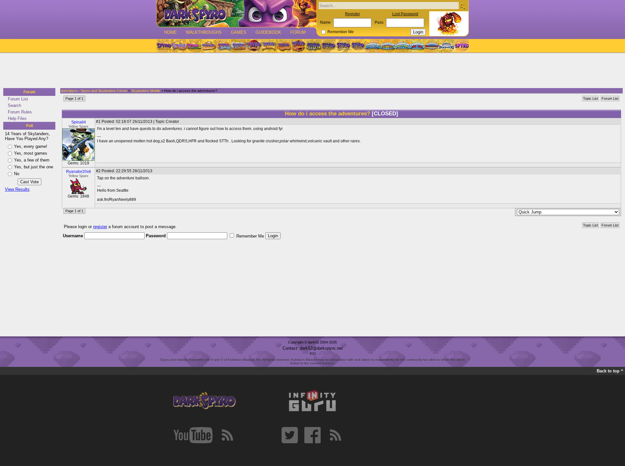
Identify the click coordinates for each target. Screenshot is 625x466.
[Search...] (462, 6)
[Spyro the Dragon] (178, 45)
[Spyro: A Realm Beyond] (461, 45)
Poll (29, 125)
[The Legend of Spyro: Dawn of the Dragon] (358, 45)
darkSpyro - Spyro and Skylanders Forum (94, 91)
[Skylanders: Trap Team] (417, 45)
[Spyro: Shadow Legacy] (313, 45)
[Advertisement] (310, 70)
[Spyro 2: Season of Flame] (238, 45)
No (16, 173)
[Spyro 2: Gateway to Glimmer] (193, 45)
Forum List (18, 99)
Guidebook (268, 32)
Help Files (17, 118)
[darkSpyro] (204, 401)
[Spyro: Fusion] (283, 45)
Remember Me (340, 32)
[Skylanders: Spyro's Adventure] (373, 45)
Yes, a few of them (31, 160)
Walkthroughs (204, 32)
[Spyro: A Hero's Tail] (298, 45)
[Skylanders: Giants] (388, 45)
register (100, 226)
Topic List (590, 98)
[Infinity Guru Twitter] (290, 435)
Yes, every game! (30, 146)
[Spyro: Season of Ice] (223, 45)
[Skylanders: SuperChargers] (431, 45)
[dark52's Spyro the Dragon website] (236, 13)
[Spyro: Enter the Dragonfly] (253, 45)
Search (14, 105)
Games (238, 32)
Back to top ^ (610, 371)
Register (352, 14)
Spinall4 (78, 122)
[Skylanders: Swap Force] (402, 45)
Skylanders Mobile (145, 91)
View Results (17, 189)
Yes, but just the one (33, 166)
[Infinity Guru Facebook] (312, 435)
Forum (298, 32)
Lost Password (405, 14)
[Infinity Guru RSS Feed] (335, 435)
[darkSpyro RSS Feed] (227, 435)
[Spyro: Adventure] (268, 45)
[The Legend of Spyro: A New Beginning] (328, 45)
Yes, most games (30, 153)
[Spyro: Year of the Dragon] (208, 45)
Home (170, 32)
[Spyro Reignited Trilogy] (163, 45)
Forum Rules (20, 112)
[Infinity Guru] (312, 401)
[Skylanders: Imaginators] (446, 45)
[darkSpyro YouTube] (193, 435)
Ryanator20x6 (78, 171)
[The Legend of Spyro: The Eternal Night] (343, 45)
